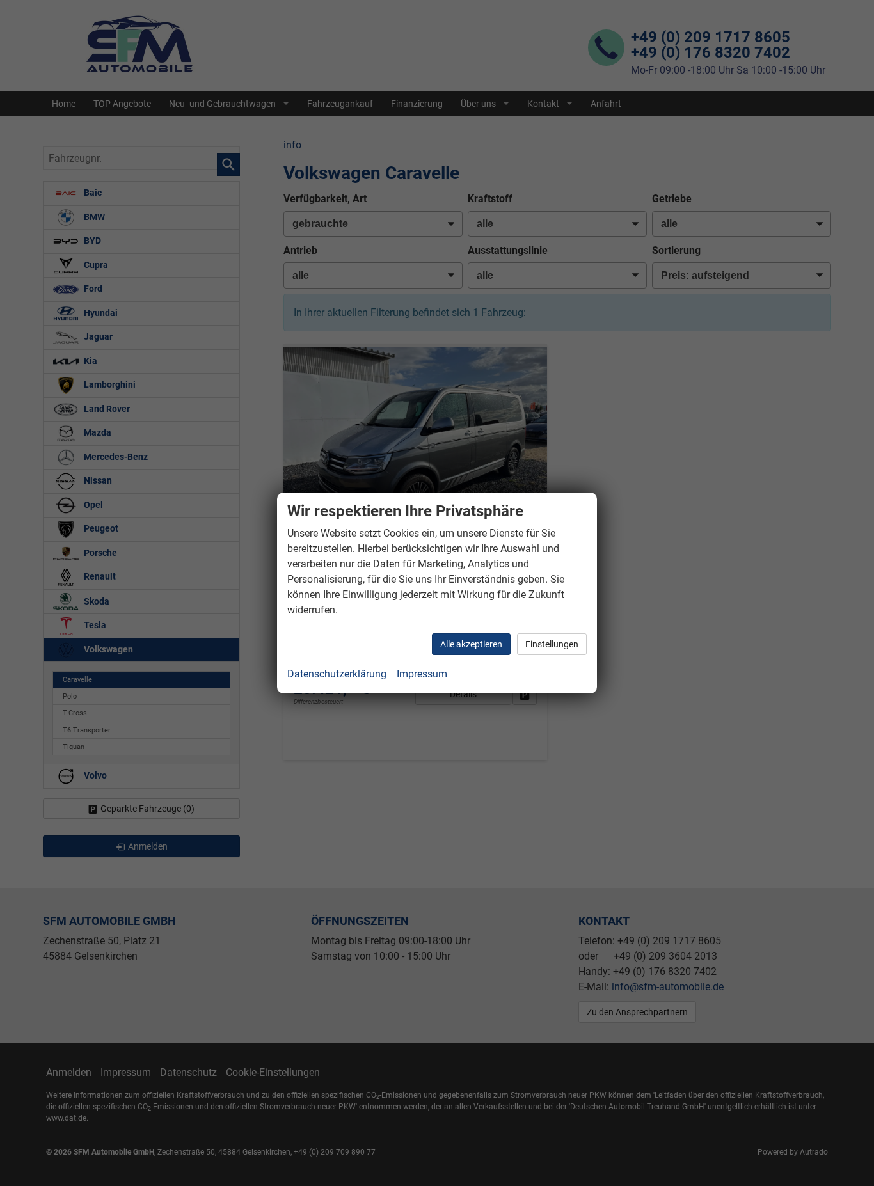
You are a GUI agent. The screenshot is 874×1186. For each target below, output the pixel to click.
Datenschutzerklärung (336, 674)
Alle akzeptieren (471, 644)
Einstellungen (551, 644)
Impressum (422, 674)
